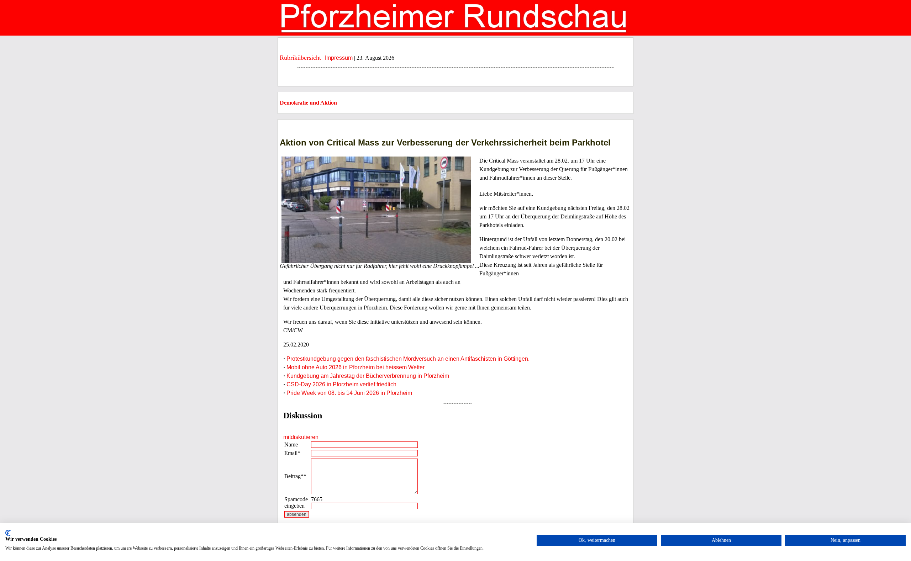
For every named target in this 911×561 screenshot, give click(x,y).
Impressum (339, 58)
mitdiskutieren (300, 437)
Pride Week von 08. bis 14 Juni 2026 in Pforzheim (349, 393)
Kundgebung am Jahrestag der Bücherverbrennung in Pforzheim (367, 376)
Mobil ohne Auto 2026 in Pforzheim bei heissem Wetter (355, 367)
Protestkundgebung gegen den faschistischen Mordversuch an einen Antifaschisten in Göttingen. (408, 359)
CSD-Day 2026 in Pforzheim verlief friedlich (341, 384)
